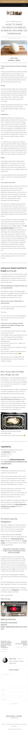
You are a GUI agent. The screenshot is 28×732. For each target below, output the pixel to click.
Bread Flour (7, 452)
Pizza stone (4, 624)
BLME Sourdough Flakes (17, 459)
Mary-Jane (12, 659)
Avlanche (19, 729)
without (13, 626)
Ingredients (11, 60)
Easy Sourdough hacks (14, 21)
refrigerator (15, 590)
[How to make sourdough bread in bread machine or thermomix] (14, 47)
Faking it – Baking (6, 626)
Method (18, 60)
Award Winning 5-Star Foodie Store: (14, 1)
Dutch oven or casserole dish (9, 622)
